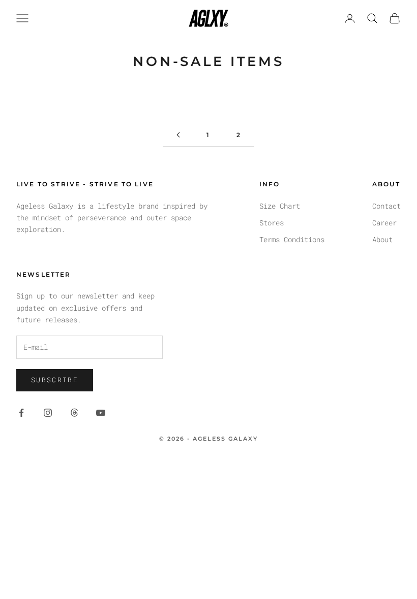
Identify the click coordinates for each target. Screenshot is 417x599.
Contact (386, 206)
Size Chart (279, 206)
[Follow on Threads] (74, 413)
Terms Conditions (291, 239)
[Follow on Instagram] (48, 413)
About (382, 239)
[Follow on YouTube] (101, 413)
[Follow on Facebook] (21, 413)
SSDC (227, 461)
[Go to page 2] (178, 134)
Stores (271, 222)
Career (384, 222)
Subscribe (54, 379)
